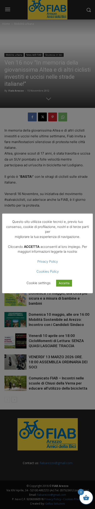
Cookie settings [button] (39, 283)
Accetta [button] (64, 283)
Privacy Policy (47, 261)
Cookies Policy (47, 271)
